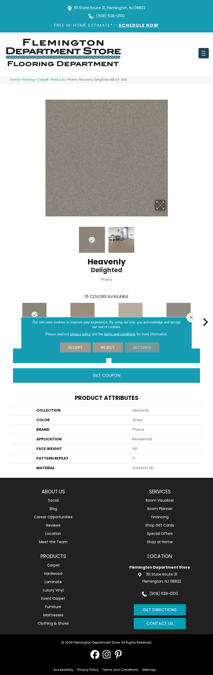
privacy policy (80, 334)
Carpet (42, 80)
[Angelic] (130, 315)
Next (168, 237)
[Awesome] (179, 315)
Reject (108, 347)
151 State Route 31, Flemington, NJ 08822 (109, 7)
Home (14, 80)
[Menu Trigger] (203, 53)
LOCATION (160, 556)
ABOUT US (53, 491)
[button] (95, 654)
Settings (142, 347)
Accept (75, 347)
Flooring (28, 80)
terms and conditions (120, 334)
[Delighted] (34, 315)
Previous (44, 237)
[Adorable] (82, 315)
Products (58, 80)
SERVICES (160, 491)
